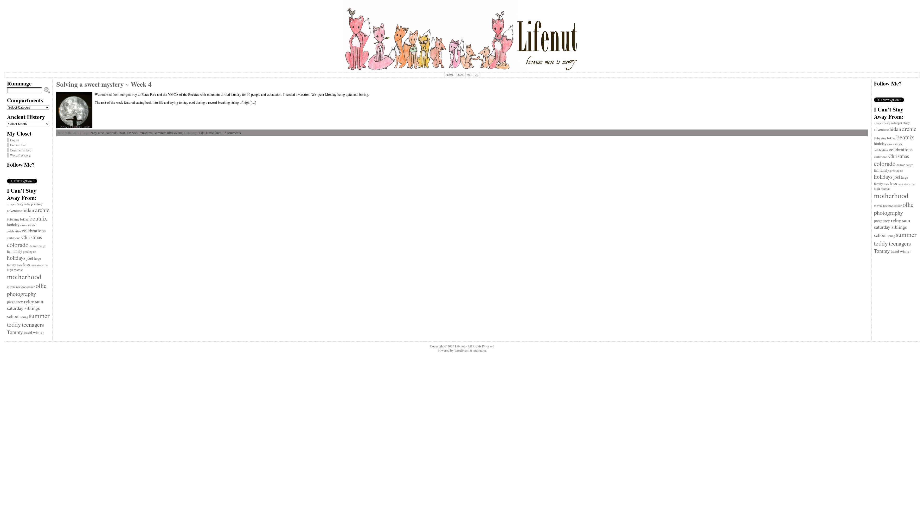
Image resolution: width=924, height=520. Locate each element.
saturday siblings (23, 308)
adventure (14, 210)
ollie (41, 285)
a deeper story (33, 204)
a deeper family (15, 204)
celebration (14, 231)
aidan (28, 210)
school (13, 316)
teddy (14, 324)
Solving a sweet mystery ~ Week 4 (104, 84)
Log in (14, 140)
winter (38, 332)
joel (29, 258)
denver (34, 246)
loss (26, 264)
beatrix (38, 218)
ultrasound (174, 132)
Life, (202, 132)
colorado (18, 244)
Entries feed (18, 145)
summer (39, 315)
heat (122, 132)
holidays (16, 257)
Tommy (15, 331)
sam (39, 301)
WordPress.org (20, 155)
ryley (29, 301)
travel (28, 332)
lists (19, 265)
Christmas (31, 237)
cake (23, 225)
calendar (31, 225)
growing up (29, 252)
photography (21, 294)
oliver (31, 287)
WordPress (461, 350)
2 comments (232, 132)
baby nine (97, 132)
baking (24, 219)
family (17, 251)
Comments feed (20, 150)
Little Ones (214, 132)
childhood (13, 238)
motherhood (24, 276)
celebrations (34, 230)
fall (9, 251)
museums (146, 132)
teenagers (33, 324)
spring (24, 317)
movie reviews (16, 287)
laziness (132, 132)
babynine (13, 219)
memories (36, 265)
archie (42, 210)
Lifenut (460, 346)
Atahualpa (480, 350)
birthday (13, 224)
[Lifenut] (462, 36)
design (42, 246)
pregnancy (15, 301)
